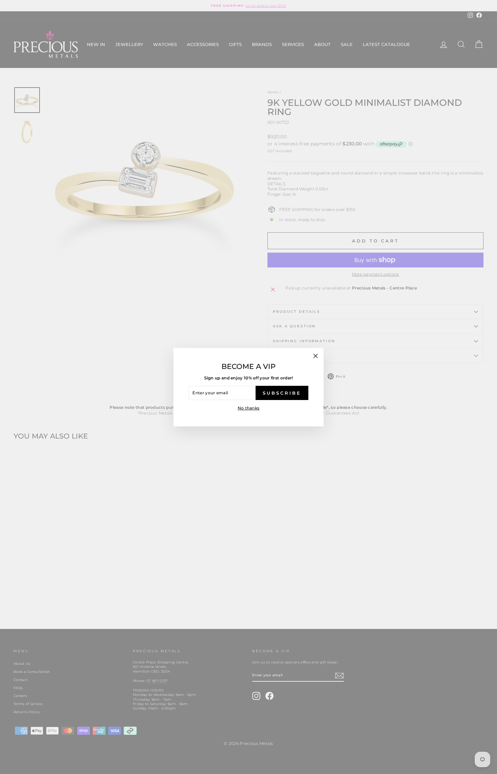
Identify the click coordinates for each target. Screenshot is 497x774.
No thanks (249, 408)
